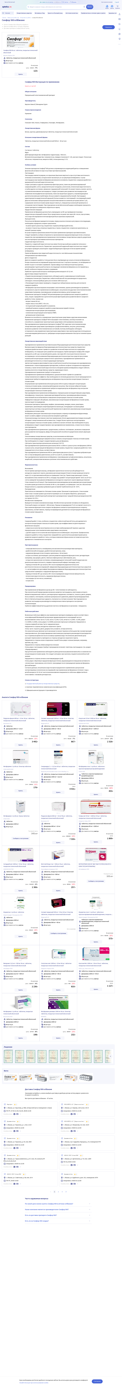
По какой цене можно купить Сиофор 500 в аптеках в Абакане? (49, 1204)
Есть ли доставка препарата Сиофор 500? (41, 1215)
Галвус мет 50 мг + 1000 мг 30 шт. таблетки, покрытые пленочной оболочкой (93, 817)
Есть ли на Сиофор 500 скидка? (37, 1221)
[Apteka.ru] (8, 7)
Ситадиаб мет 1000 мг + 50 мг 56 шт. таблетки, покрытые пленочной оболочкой (18, 865)
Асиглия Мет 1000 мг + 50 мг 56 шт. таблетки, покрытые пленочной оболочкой (93, 964)
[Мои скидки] (119, 19)
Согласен (97, 1381)
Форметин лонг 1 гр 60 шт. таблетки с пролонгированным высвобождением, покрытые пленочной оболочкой (95, 913)
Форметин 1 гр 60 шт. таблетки (13, 912)
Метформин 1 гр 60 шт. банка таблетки (16, 816)
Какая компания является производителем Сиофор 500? (47, 1209)
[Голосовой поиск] (84, 6)
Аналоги (108, 27)
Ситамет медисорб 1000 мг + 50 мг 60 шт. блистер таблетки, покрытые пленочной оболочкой (57, 719)
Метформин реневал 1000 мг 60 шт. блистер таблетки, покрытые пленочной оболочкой (55, 1012)
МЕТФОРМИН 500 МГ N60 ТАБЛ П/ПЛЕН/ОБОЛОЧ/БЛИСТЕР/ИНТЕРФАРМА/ (95, 865)
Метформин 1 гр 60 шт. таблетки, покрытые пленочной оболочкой (18, 1012)
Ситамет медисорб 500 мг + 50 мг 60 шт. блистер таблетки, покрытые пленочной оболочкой (57, 913)
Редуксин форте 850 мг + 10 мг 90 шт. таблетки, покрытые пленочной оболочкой (56, 817)
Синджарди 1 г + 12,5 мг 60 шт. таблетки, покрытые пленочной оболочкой (58, 767)
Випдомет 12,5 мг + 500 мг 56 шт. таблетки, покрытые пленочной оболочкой (17, 964)
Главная (4, 17)
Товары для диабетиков (13, 17)
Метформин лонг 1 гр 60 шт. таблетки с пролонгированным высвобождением (92, 767)
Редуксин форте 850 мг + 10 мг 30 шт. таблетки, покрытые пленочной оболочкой (19, 719)
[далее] (110, 1056)
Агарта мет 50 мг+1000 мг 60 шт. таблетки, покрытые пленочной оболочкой (92, 719)
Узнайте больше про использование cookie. (34, 1383)
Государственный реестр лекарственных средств (42, 684)
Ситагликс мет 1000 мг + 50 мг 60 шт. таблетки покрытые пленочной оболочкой (56, 964)
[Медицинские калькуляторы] (119, 29)
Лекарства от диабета (25, 17)
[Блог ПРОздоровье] (119, 24)
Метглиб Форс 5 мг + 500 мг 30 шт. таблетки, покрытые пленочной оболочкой (55, 865)
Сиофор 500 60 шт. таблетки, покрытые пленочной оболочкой (20, 51)
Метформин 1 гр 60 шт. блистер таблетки (17, 766)
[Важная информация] (119, 33)
